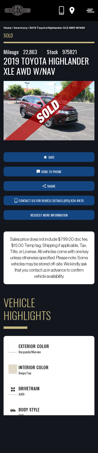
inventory (20, 27)
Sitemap (55, 435)
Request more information (49, 214)
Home (8, 27)
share (51, 186)
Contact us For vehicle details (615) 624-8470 (51, 200)
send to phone (51, 171)
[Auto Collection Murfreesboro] (18, 10)
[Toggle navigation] (89, 10)
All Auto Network (57, 441)
